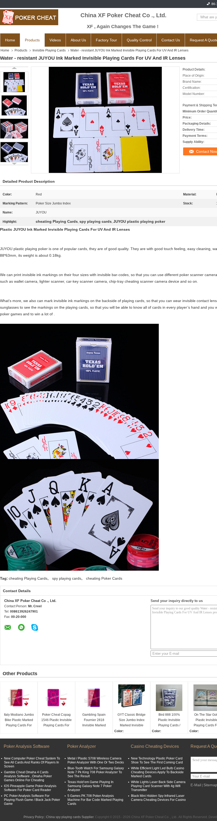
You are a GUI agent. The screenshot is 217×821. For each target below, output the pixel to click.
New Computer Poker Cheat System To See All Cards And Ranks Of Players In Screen (32, 762)
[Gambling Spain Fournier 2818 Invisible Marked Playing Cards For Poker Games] (93, 697)
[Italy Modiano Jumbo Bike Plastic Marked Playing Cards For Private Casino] (18, 697)
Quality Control (139, 40)
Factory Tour (106, 40)
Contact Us (170, 40)
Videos (55, 40)
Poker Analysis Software (26, 746)
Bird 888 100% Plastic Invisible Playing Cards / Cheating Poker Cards (169, 720)
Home (10, 40)
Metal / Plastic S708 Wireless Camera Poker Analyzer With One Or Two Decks (95, 760)
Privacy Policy (34, 817)
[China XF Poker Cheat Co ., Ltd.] (29, 17)
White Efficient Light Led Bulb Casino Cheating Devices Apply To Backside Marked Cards (157, 772)
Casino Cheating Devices (155, 746)
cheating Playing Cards (28, 578)
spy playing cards (66, 578)
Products (32, 40)
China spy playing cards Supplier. (70, 817)
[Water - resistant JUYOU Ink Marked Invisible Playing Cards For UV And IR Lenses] (14, 82)
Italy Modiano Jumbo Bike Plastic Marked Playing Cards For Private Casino (19, 720)
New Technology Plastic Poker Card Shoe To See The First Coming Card (157, 760)
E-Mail (196, 785)
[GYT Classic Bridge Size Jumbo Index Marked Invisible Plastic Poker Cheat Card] (131, 697)
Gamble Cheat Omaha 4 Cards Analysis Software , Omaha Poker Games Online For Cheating (28, 776)
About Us (78, 40)
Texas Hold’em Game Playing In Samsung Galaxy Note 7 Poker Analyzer (90, 786)
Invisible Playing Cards (49, 50)
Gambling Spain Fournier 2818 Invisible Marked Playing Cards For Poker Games (94, 720)
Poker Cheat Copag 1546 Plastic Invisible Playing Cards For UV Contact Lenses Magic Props (56, 720)
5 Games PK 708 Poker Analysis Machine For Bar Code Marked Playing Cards (95, 800)
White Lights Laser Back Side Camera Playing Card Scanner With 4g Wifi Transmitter (158, 786)
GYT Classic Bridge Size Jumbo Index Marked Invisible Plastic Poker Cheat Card (131, 720)
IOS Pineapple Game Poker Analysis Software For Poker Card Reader (30, 788)
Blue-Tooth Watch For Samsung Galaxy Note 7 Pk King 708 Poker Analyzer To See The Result (95, 772)
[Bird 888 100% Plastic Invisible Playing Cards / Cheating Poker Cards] (169, 697)
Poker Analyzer (81, 746)
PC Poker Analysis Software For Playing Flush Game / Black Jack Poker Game (32, 800)
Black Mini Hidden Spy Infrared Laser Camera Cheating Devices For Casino (158, 798)
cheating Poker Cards (104, 578)
